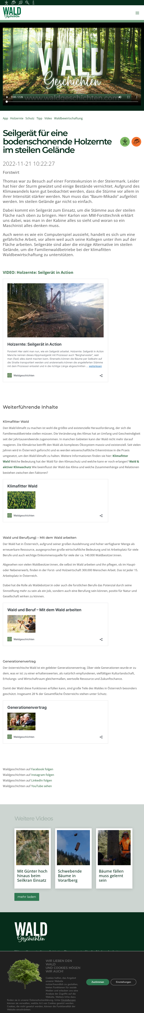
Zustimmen (97, 982)
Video (48, 118)
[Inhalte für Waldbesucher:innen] (20, 2)
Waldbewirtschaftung (68, 118)
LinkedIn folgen (41, 780)
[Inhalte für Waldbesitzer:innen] (6, 2)
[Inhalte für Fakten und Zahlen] (33, 2)
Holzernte (16, 118)
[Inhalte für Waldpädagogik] (27, 2)
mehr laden (27, 897)
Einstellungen (68, 1000)
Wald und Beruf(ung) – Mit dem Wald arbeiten (39, 538)
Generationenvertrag (19, 661)
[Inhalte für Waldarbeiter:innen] (13, 2)
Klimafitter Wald (16, 422)
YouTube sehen (41, 786)
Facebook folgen (42, 769)
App (5, 118)
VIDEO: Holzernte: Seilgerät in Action (38, 272)
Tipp (39, 118)
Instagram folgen (42, 775)
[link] (72, 12)
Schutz (29, 118)
